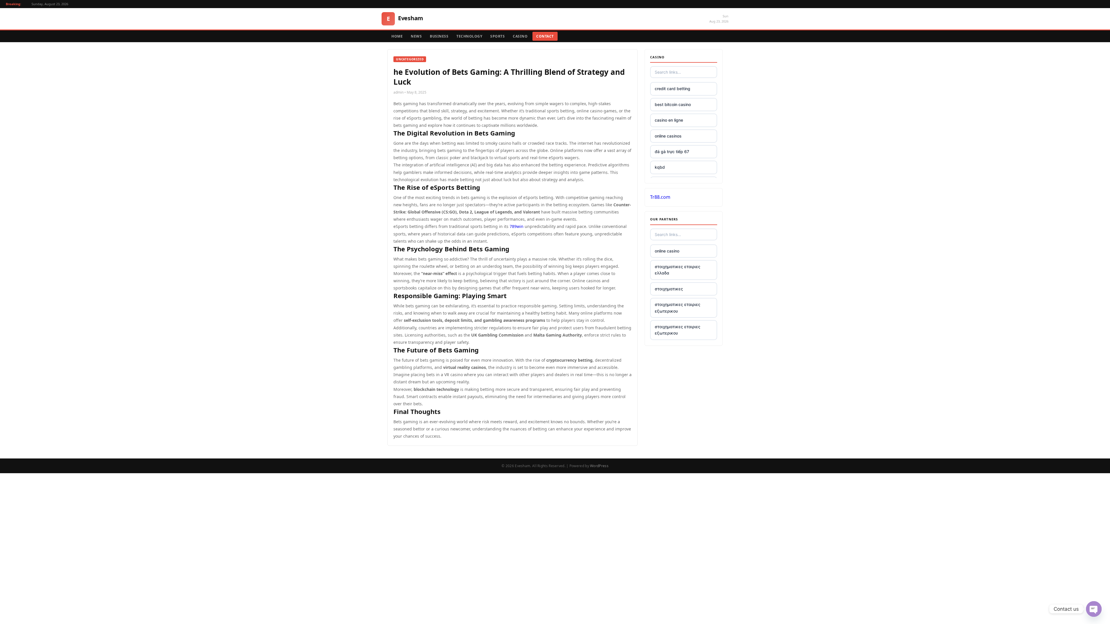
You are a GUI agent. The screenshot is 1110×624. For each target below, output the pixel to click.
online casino (667, 250)
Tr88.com (660, 197)
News (416, 36)
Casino (520, 36)
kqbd (660, 167)
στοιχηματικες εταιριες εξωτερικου (677, 307)
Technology (469, 36)
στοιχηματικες (669, 288)
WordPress (599, 465)
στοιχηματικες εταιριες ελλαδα (677, 269)
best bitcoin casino (673, 104)
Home (397, 36)
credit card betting (672, 88)
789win (516, 226)
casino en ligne (669, 120)
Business (439, 36)
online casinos (668, 135)
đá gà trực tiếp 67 (672, 151)
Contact (545, 36)
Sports (497, 36)
